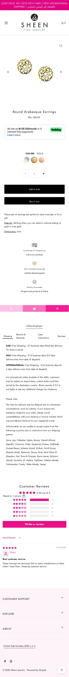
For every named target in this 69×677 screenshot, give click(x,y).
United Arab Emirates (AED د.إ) (18, 646)
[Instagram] (11, 661)
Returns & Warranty (21, 336)
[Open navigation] (11, 22)
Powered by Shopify (36, 670)
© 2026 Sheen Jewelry (14, 670)
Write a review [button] (34, 524)
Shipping (8, 336)
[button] (20, 500)
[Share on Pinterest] (57, 308)
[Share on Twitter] (34, 308)
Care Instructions (43, 336)
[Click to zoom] (61, 45)
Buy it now (34, 201)
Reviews (61, 336)
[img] (10, 547)
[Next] (61, 72)
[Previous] (8, 72)
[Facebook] (5, 661)
